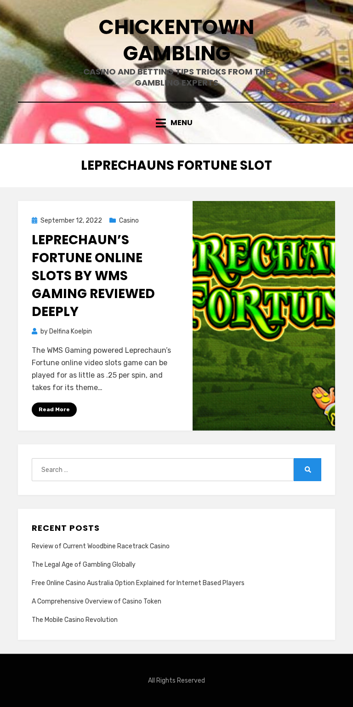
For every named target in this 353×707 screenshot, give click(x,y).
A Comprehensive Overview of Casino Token (96, 601)
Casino (129, 220)
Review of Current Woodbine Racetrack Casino (101, 546)
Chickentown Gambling (176, 40)
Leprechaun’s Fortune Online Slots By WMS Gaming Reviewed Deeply (93, 276)
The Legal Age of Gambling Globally (84, 565)
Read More (54, 409)
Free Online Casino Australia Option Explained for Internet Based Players (138, 583)
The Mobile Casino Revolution (75, 620)
